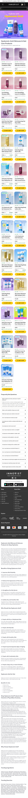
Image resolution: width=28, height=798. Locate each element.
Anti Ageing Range (4, 789)
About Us (17, 492)
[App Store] (19, 484)
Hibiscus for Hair (11, 775)
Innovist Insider (18, 496)
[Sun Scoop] (18, 518)
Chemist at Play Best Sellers (9, 792)
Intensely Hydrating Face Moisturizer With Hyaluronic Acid (13, 725)
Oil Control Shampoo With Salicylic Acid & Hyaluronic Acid (13, 704)
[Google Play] (9, 484)
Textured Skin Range (22, 787)
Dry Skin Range (12, 789)
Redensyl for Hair (18, 775)
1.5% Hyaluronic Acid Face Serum (8, 736)
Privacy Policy (17, 508)
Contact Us (17, 505)
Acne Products (14, 787)
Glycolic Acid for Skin (8, 774)
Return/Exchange (18, 499)
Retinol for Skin (16, 774)
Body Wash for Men (5, 791)
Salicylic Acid (16, 771)
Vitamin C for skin (4, 771)
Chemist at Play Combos (10, 793)
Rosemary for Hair (22, 774)
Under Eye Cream (21, 790)
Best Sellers (4, 494)
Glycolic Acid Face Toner (15, 785)
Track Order (17, 501)
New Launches (4, 496)
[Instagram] (15, 478)
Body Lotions (8, 784)
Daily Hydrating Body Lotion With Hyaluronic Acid (11, 732)
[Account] (22, 4)
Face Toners (7, 785)
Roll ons (13, 784)
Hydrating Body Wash (14, 791)
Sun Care (3, 501)
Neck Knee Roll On (20, 784)
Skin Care (3, 499)
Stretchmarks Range (20, 789)
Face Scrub (9, 786)
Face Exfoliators (7, 787)
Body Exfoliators (20, 786)
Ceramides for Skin (8, 772)
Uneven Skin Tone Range (12, 790)
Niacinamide (11, 771)
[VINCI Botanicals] (25, 518)
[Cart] (24, 4)
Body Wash (3, 784)
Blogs (16, 497)
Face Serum (14, 786)
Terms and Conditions (19, 506)
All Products (4, 492)
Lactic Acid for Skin (16, 772)
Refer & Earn (17, 503)
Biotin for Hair (4, 775)
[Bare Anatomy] (4, 518)
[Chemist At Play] (11, 518)
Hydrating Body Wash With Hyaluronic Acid (10, 710)
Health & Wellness (5, 503)
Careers (16, 494)
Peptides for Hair (8, 776)
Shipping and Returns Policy (20, 510)
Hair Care (3, 497)
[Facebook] (12, 478)
